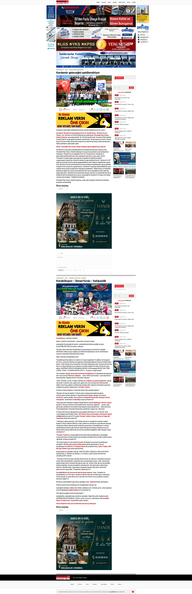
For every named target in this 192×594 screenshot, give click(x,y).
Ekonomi (104, 2)
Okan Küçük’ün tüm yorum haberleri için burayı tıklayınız (76, 503)
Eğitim (98, 2)
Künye (128, 2)
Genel (109, 2)
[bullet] (76, 270)
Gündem (115, 2)
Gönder (61, 270)
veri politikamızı (112, 591)
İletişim (134, 2)
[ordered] (74, 270)
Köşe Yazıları (122, 2)
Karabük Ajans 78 (60, 69)
